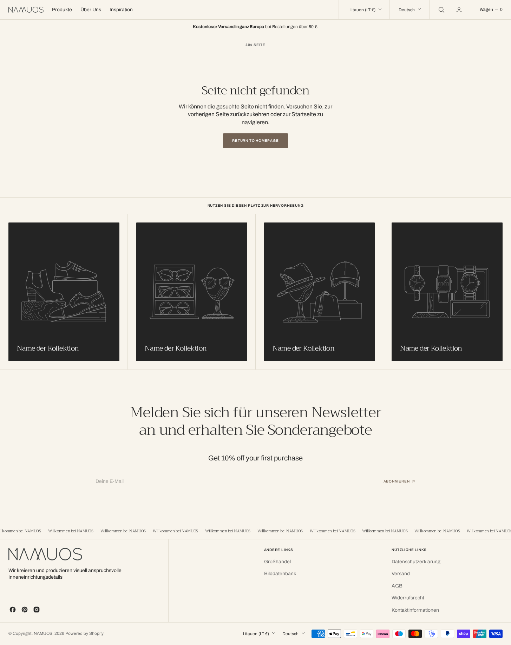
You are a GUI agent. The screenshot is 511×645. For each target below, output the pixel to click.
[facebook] (12, 609)
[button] (459, 9)
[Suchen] (441, 9)
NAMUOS (43, 633)
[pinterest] (24, 609)
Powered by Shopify (84, 633)
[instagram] (36, 609)
